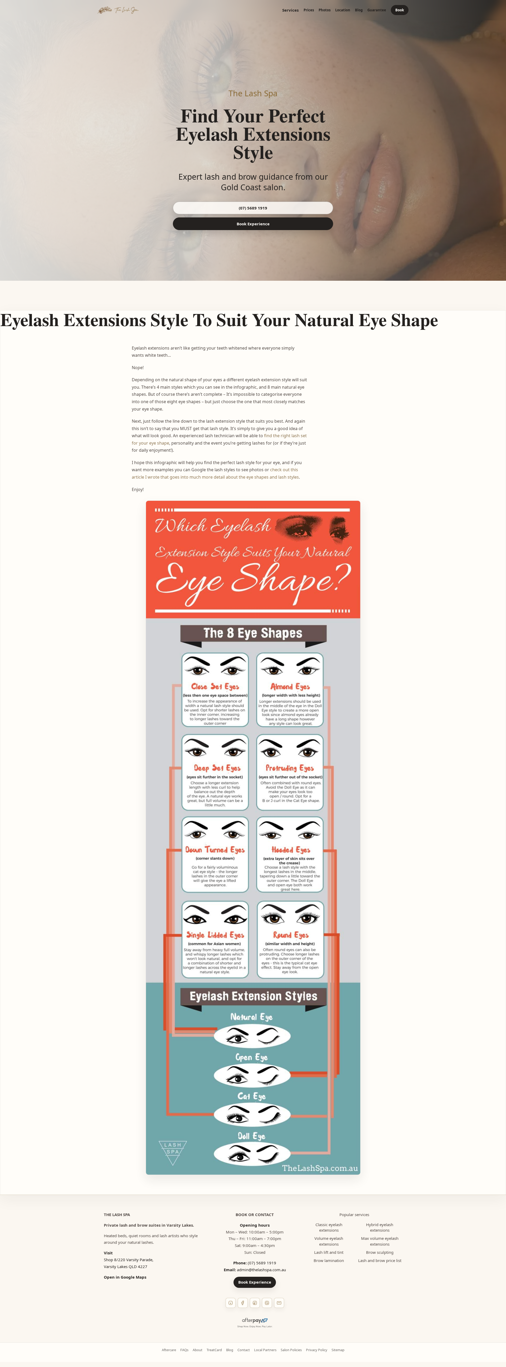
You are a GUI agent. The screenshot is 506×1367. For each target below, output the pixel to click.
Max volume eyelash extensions (379, 1241)
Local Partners (265, 1349)
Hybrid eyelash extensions (379, 1227)
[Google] (267, 1303)
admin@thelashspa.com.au (261, 1269)
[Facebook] (243, 1303)
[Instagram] (231, 1303)
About (197, 1349)
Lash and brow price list (379, 1260)
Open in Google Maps (125, 1277)
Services (290, 10)
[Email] (279, 1303)
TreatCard (214, 1349)
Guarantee (376, 10)
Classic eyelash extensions (328, 1227)
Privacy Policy (316, 1349)
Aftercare (169, 1349)
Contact (243, 1349)
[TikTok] (255, 1303)
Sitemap (338, 1349)
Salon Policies (291, 1349)
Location (342, 10)
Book (399, 10)
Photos (324, 10)
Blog (359, 10)
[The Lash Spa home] (118, 10)
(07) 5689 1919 (253, 208)
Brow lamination (329, 1260)
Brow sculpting (379, 1252)
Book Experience (253, 223)
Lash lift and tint (328, 1252)
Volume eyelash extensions (328, 1241)
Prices (309, 10)
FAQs (184, 1349)
